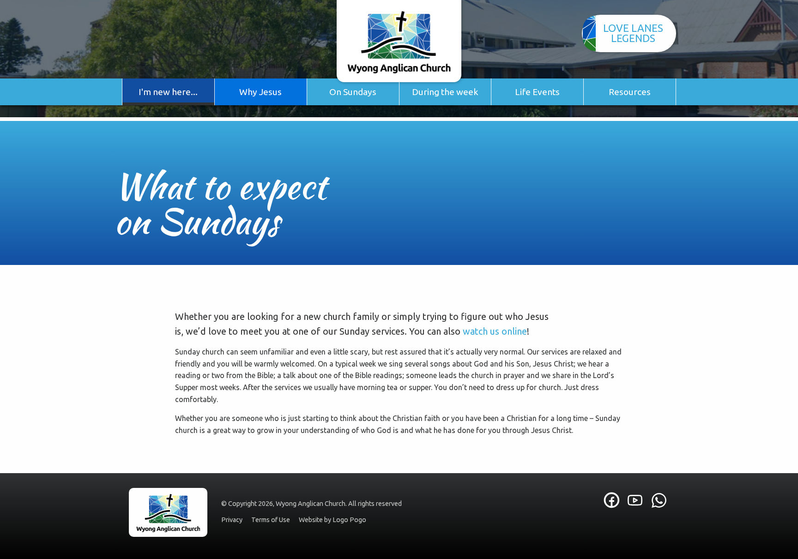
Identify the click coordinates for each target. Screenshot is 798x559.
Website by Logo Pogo (332, 520)
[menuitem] (168, 91)
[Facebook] (611, 503)
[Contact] (658, 500)
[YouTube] (636, 500)
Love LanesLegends (633, 33)
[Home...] (399, 41)
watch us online (495, 331)
